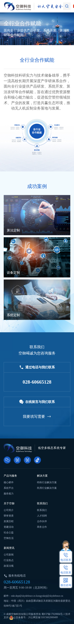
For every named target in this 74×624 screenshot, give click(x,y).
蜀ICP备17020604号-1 (53, 614)
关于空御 (9, 503)
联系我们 (42, 503)
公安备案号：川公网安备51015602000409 (35, 617)
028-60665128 (17, 581)
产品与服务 (10, 475)
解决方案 (42, 475)
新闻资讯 (9, 547)
